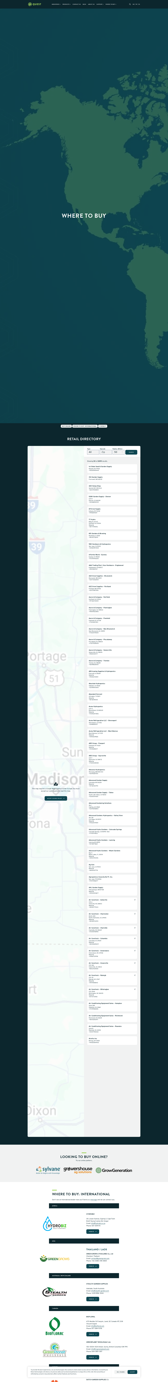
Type (88, 449)
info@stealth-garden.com (100, 1291)
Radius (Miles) (117, 449)
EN (133, 4)
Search (131, 452)
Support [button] (99, 4)
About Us (91, 4)
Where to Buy (110, 4)
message (94, 1200)
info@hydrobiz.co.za (98, 1223)
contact (102, 426)
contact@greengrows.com (100, 1259)
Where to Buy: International (85, 426)
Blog (84, 4)
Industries (56, 4)
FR (136, 4)
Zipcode (102, 449)
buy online (66, 426)
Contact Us (77, 4)
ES (139, 4)
